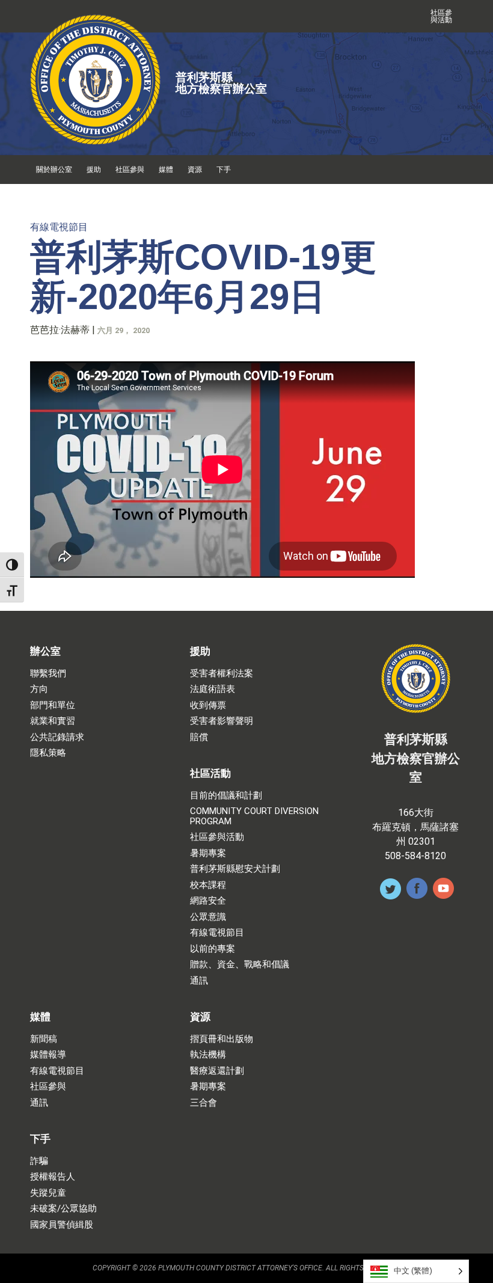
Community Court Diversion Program (254, 816)
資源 (195, 169)
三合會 (203, 1103)
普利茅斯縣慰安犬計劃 (235, 869)
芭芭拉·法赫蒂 (60, 329)
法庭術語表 (212, 689)
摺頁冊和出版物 (221, 1039)
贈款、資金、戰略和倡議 (239, 965)
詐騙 (39, 1161)
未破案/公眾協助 (63, 1209)
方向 (39, 689)
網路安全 (208, 901)
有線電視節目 (59, 227)
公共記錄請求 (57, 737)
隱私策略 (48, 753)
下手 (223, 169)
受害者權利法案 (221, 674)
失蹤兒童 (48, 1193)
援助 (94, 169)
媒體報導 (48, 1055)
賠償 (199, 737)
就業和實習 (52, 721)
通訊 (199, 981)
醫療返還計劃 (217, 1071)
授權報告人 (52, 1177)
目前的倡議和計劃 (226, 796)
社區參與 (129, 169)
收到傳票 (208, 705)
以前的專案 (212, 949)
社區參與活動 (441, 16)
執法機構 (208, 1055)
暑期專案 (208, 853)
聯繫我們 (48, 674)
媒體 (166, 169)
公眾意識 (208, 917)
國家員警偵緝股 (61, 1225)
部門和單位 (52, 705)
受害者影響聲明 (221, 721)
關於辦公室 (54, 169)
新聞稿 (43, 1039)
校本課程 (208, 885)
